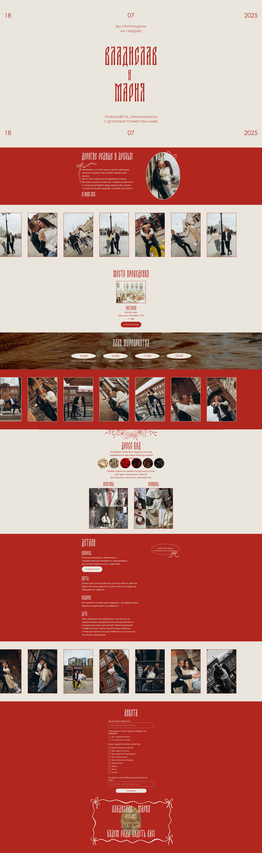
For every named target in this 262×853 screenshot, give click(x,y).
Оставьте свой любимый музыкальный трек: (127, 778)
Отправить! (131, 791)
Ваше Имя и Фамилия (119, 721)
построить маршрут (131, 324)
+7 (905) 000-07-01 (92, 569)
